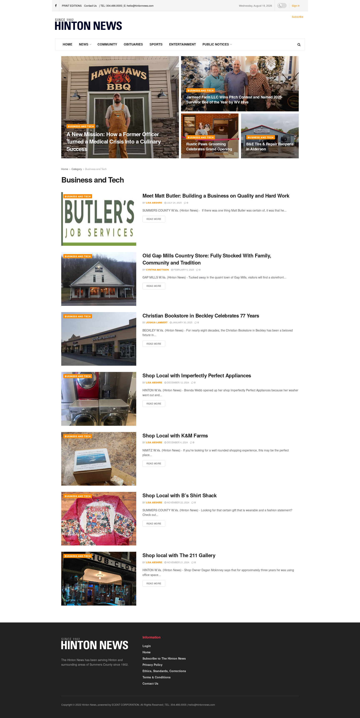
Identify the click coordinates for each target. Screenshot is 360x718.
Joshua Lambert (157, 322)
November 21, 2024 (177, 562)
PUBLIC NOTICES (215, 44)
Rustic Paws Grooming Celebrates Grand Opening (209, 146)
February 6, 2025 (183, 269)
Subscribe (297, 16)
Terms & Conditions (156, 677)
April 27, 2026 (196, 110)
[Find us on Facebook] (56, 5)
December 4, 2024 (177, 442)
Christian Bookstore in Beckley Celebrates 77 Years (200, 315)
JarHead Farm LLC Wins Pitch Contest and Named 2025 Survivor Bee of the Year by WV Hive (234, 99)
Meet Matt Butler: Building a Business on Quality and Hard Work (215, 195)
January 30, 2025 (182, 322)
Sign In (296, 5)
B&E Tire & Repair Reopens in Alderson (270, 146)
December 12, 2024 (177, 382)
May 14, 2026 (97, 157)
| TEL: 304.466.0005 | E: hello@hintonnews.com (126, 5)
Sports (156, 44)
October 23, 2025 (259, 157)
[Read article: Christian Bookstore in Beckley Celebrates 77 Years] (98, 339)
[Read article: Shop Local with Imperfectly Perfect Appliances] (98, 399)
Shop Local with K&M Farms (175, 435)
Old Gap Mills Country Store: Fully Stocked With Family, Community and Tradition (206, 259)
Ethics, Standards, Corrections (164, 671)
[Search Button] (299, 44)
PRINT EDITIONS (72, 5)
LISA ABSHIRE (78, 157)
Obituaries (133, 44)
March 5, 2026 (196, 157)
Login (146, 646)
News (83, 44)
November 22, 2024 (177, 502)
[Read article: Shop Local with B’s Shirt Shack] (98, 518)
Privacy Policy (152, 665)
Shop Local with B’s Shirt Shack (179, 495)
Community (107, 44)
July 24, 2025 (174, 202)
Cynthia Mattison (157, 269)
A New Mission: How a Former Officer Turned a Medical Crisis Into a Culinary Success (113, 141)
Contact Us (90, 5)
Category (76, 169)
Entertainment (182, 44)
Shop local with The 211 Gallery (178, 555)
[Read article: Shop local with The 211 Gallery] (98, 578)
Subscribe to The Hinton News (164, 658)
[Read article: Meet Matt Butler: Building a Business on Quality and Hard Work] (98, 219)
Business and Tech (81, 126)
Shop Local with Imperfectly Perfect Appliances (196, 375)
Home (67, 44)
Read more (155, 218)
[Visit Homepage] (88, 25)
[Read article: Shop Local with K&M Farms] (98, 459)
